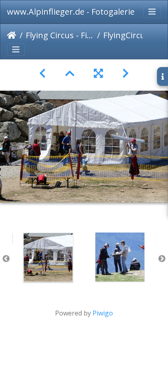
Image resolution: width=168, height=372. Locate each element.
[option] (48, 257)
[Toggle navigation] (152, 12)
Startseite (11, 35)
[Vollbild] (98, 73)
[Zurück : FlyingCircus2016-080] (42, 73)
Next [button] (162, 259)
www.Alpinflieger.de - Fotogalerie (71, 11)
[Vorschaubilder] (69, 73)
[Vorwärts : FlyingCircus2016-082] (126, 73)
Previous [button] (6, 259)
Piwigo (103, 313)
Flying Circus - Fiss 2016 (60, 35)
